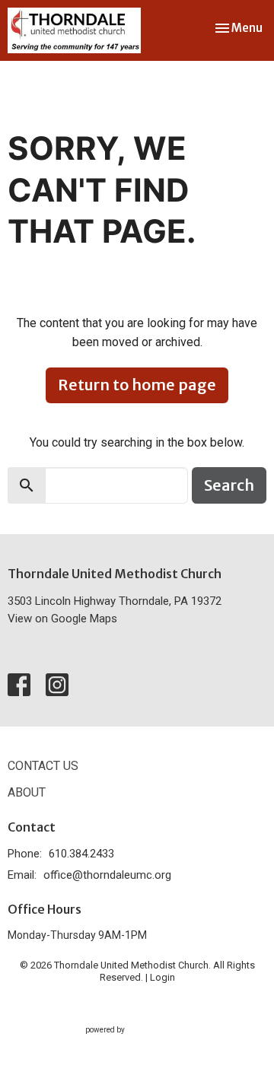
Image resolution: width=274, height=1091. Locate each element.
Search (229, 485)
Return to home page (137, 384)
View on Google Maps (62, 618)
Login (162, 977)
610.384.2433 (81, 853)
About (27, 792)
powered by (129, 1043)
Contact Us (43, 766)
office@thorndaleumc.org (107, 875)
